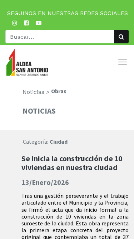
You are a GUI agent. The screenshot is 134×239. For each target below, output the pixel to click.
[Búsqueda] (121, 36)
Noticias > (36, 92)
